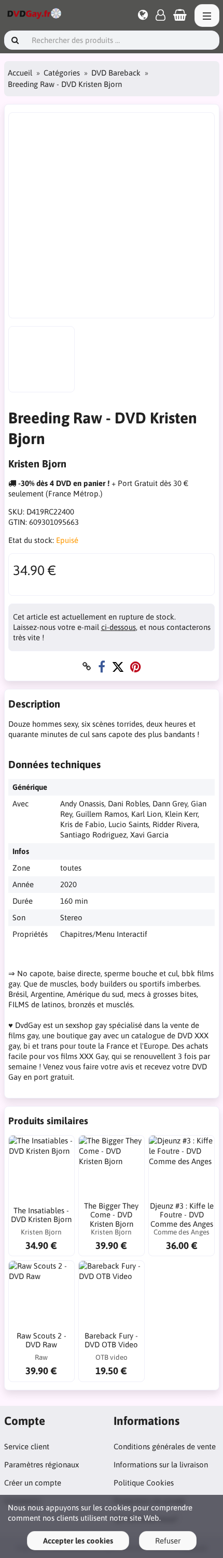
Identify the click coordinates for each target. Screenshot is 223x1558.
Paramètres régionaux (41, 1464)
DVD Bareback (116, 72)
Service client (26, 1446)
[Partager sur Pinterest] (135, 666)
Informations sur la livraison (161, 1464)
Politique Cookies (144, 1482)
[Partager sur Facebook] (101, 666)
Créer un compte (32, 1482)
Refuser (167, 1540)
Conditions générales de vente (165, 1446)
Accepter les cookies (78, 1540)
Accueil (20, 72)
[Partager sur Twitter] (117, 666)
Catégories (62, 72)
